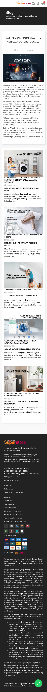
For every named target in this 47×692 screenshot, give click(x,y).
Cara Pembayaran (10, 508)
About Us (7, 497)
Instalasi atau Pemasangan (13, 518)
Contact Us (8, 501)
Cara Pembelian (9, 504)
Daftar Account (9, 489)
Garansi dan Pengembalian (13, 514)
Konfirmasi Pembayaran (12, 511)
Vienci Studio (28, 686)
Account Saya (8, 485)
